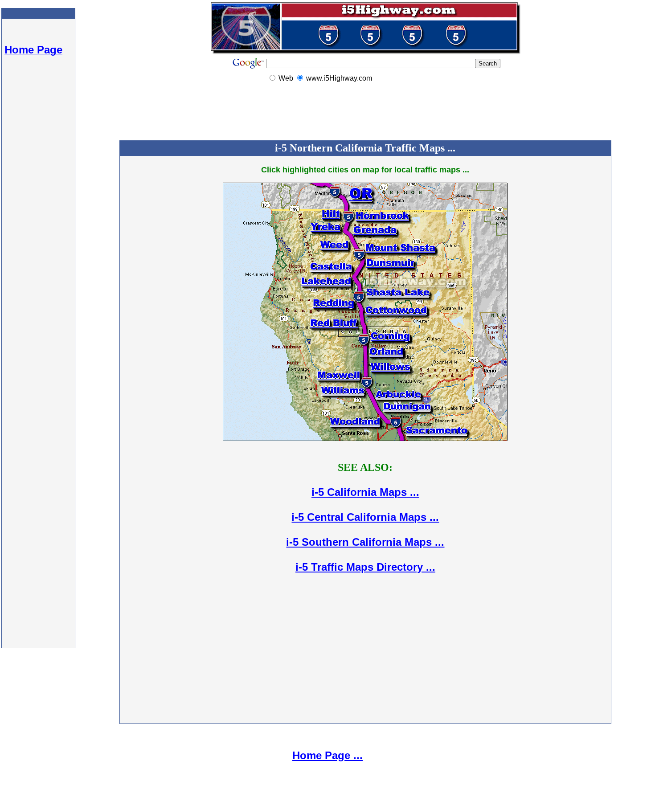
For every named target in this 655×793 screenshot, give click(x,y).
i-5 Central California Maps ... (365, 517)
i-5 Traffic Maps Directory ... (365, 567)
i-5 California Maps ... (365, 492)
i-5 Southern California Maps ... (365, 542)
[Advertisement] (38, 213)
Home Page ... (327, 755)
